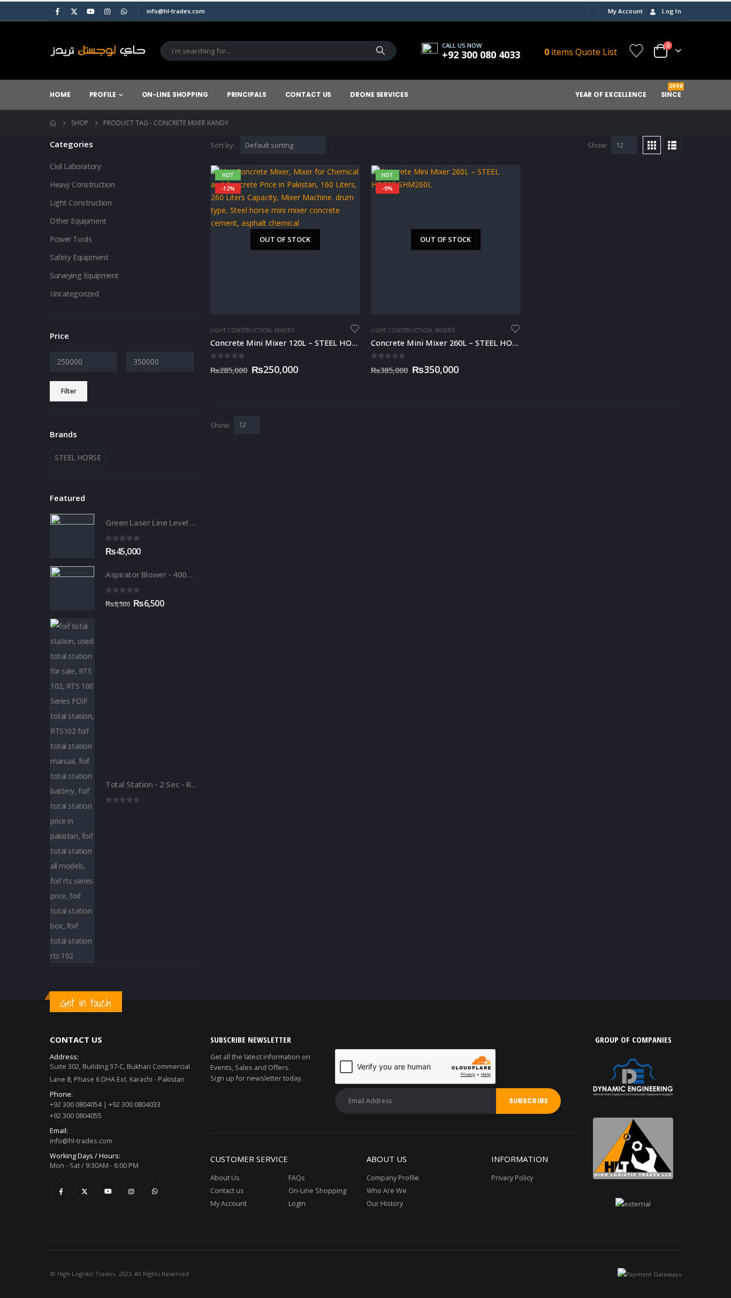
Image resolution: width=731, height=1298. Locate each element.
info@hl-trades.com (81, 1140)
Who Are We (387, 1190)
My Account (625, 11)
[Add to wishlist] (354, 327)
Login (297, 1203)
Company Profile (393, 1177)
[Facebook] (57, 11)
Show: (597, 145)
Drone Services (379, 94)
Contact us (227, 1190)
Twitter (84, 1191)
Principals (246, 94)
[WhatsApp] (124, 11)
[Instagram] (107, 11)
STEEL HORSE (78, 457)
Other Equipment (78, 221)
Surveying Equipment (84, 275)
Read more (342, 183)
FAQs (296, 1177)
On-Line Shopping (175, 94)
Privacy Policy (512, 1177)
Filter (69, 391)
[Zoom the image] (633, 1123)
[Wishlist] (636, 51)
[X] (74, 11)
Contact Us (308, 94)
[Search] (380, 51)
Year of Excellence (610, 94)
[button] (652, 145)
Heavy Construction (82, 184)
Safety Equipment (79, 257)
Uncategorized (74, 294)
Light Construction (240, 330)
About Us (225, 1177)
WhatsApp (155, 1191)
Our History (385, 1203)
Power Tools (71, 239)
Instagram (131, 1191)
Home (60, 94)
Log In (671, 11)
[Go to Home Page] (53, 123)
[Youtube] (90, 11)
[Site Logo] (98, 50)
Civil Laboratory (75, 166)
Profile (102, 94)
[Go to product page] (72, 535)
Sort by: (222, 145)
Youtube (108, 1191)
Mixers (284, 330)
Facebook (61, 1191)
